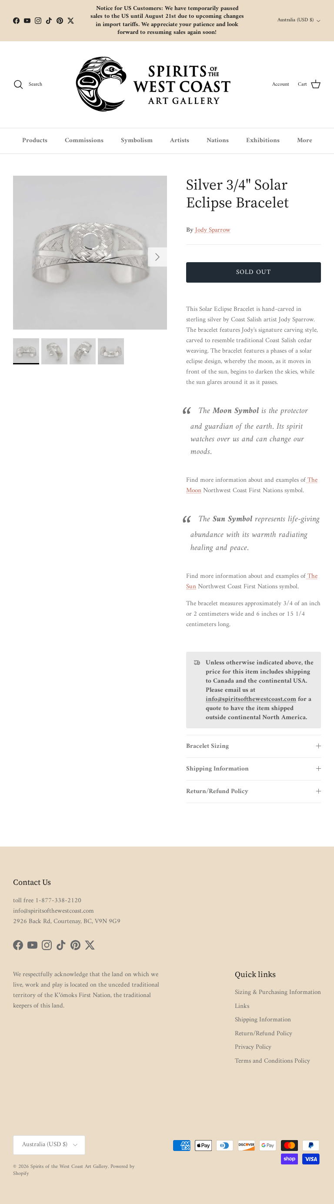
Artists (179, 141)
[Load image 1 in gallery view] (90, 253)
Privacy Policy (253, 1047)
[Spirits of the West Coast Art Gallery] (160, 84)
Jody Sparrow (212, 230)
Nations (218, 141)
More (304, 141)
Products (34, 141)
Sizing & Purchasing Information (278, 992)
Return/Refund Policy (217, 791)
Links (242, 1006)
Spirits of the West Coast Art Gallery (69, 1166)
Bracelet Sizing (207, 746)
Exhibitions (263, 141)
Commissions (84, 141)
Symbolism (137, 141)
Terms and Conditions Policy (272, 1061)
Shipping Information (217, 769)
